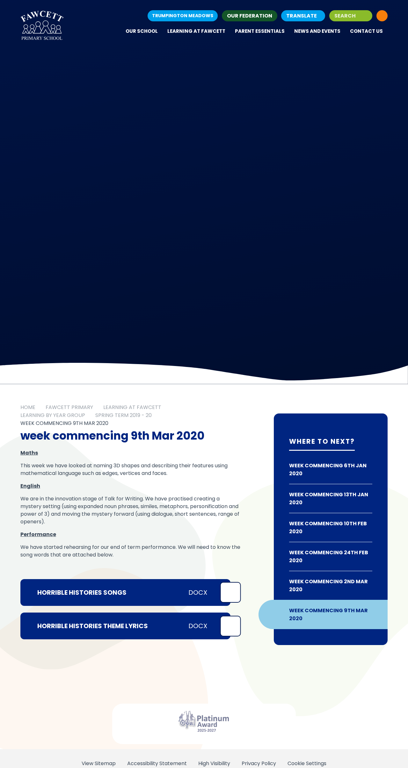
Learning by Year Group (52, 415)
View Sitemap (99, 763)
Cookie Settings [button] (307, 763)
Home (27, 407)
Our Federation (249, 15)
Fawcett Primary (69, 407)
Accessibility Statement (157, 763)
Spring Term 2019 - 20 (123, 415)
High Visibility (214, 763)
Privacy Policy (259, 763)
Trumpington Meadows (182, 15)
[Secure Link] (382, 15)
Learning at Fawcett (132, 407)
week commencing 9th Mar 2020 (64, 423)
